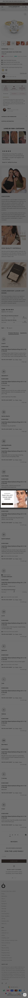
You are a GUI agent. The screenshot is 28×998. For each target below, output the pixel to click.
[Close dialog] (26, 491)
